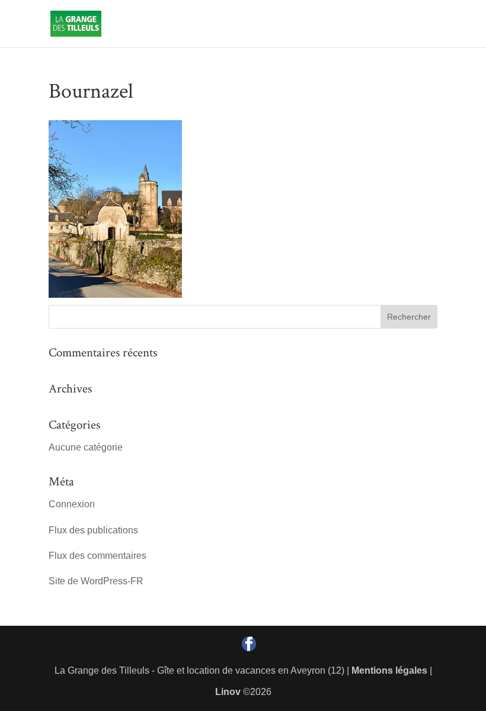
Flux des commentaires (97, 556)
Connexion (72, 504)
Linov (228, 692)
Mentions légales (389, 670)
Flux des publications (93, 530)
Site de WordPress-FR (96, 581)
